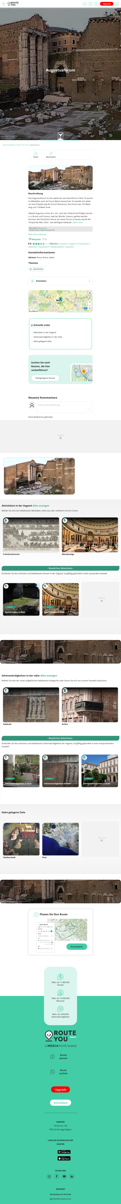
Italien (18, 145)
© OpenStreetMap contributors (83, 312)
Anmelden (61, 1103)
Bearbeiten (51, 157)
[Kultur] (90, 704)
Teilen (35, 157)
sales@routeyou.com (61, 1199)
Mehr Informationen (37, 234)
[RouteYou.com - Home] (13, 4)
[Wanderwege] (90, 535)
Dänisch (63, 243)
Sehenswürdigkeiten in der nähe (47, 337)
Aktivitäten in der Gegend (44, 332)
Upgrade (107, 3)
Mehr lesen (78, 222)
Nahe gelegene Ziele (42, 341)
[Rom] (60, 839)
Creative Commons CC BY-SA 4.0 (20, 138)
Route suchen (63, 1072)
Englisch (72, 243)
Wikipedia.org (42, 228)
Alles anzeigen (40, 505)
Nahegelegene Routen (45, 378)
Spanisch (70, 247)
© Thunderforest (69, 312)
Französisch (83, 243)
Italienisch (32, 247)
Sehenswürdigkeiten (9, 145)
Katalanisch (44, 247)
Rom (23, 145)
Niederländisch (57, 247)
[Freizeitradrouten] (31, 535)
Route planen (63, 1056)
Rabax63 (11, 136)
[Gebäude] (31, 704)
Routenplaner (77, 946)
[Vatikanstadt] (21, 839)
